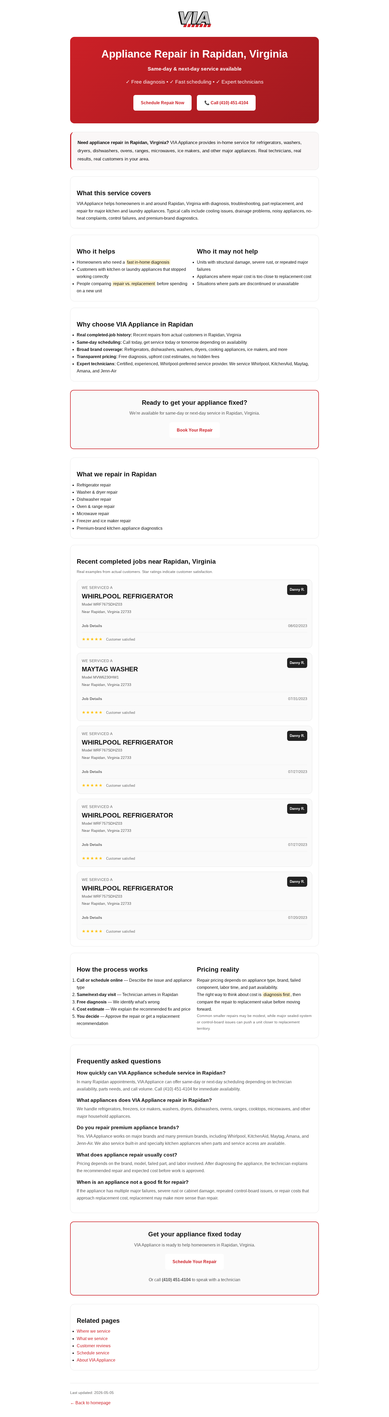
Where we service (93, 1331)
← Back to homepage (90, 1403)
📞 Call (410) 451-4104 (226, 103)
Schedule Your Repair (194, 1261)
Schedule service (93, 1353)
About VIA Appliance (96, 1360)
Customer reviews (94, 1346)
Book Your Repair (194, 430)
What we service (92, 1338)
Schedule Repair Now (162, 103)
